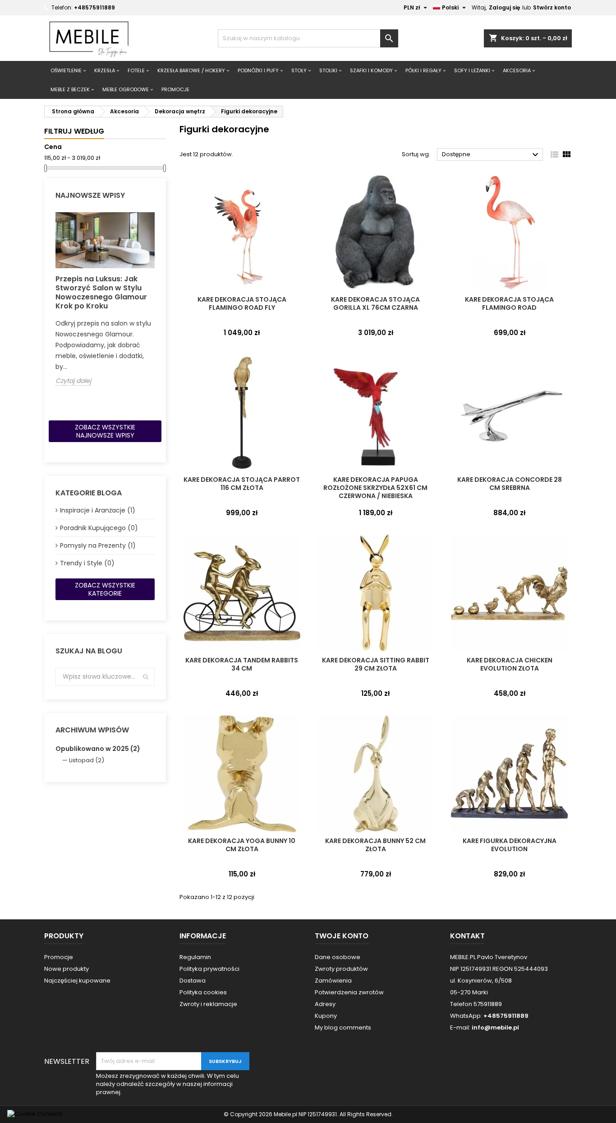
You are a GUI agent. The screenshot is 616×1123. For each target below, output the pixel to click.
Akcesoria (517, 70)
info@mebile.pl (495, 1027)
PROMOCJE (175, 89)
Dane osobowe (337, 957)
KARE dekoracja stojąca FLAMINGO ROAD (509, 303)
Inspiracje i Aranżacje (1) (97, 510)
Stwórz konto (552, 7)
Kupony (326, 1015)
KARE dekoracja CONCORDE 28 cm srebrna (509, 483)
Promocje (58, 957)
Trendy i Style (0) (87, 563)
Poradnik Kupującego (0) (99, 527)
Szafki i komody (371, 70)
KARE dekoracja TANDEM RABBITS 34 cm (241, 664)
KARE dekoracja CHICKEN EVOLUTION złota (509, 664)
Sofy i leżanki (472, 70)
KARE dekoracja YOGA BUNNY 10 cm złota (241, 844)
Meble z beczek (70, 89)
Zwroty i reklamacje (208, 1004)
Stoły (299, 70)
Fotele (136, 70)
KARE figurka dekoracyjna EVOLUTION (509, 844)
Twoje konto (341, 936)
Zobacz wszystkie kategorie (105, 589)
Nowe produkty (66, 969)
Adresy (325, 1004)
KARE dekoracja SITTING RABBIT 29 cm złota (375, 664)
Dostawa (192, 980)
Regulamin (195, 957)
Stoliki (328, 70)
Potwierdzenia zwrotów (349, 992)
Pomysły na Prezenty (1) (98, 545)
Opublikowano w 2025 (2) (97, 748)
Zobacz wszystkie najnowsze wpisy (105, 431)
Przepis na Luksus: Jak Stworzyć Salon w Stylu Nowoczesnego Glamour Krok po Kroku (101, 292)
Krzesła (104, 70)
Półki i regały (423, 70)
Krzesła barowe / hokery (191, 70)
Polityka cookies (203, 992)
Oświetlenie (66, 70)
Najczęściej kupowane (77, 980)
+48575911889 (94, 7)
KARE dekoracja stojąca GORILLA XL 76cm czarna (375, 303)
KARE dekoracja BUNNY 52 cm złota (375, 844)
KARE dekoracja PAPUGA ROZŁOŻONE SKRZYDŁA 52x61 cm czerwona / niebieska (375, 487)
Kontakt (467, 936)
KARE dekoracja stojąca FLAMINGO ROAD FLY (242, 303)
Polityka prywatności (209, 969)
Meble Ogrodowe (125, 89)
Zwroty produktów (341, 969)
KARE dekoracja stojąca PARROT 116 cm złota (242, 483)
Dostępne (491, 154)
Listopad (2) (86, 760)
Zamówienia (333, 980)
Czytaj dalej (73, 381)
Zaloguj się (504, 7)
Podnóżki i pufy (258, 70)
